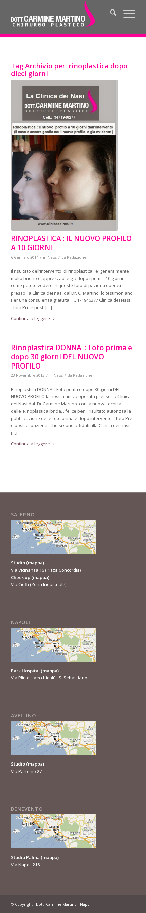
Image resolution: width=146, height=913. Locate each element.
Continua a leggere (30, 318)
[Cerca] (109, 13)
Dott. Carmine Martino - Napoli (64, 904)
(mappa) (35, 563)
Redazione (76, 257)
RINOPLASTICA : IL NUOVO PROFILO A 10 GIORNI (71, 243)
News (52, 257)
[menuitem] (109, 13)
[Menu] (125, 13)
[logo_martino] (60, 13)
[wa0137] (64, 155)
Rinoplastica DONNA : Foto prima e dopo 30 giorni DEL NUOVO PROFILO (71, 357)
